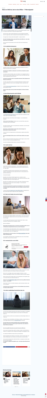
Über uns (13, 394)
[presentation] (7, 374)
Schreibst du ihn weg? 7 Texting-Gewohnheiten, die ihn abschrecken (25, 380)
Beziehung (14, 4)
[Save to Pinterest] (46, 200)
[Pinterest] (44, 1)
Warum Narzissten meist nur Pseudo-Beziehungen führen (7, 380)
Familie (28, 4)
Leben (21, 4)
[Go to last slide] (4, 379)
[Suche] (44, 16)
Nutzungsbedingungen (27, 394)
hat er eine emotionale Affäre (11, 86)
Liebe (18, 4)
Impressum (33, 394)
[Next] (29, 379)
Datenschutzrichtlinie (19, 394)
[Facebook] (41, 1)
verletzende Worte (17, 320)
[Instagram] (42, 1)
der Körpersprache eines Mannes (9, 114)
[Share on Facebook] (46, 199)
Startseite (10, 4)
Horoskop (24, 4)
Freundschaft (32, 4)
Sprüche (37, 4)
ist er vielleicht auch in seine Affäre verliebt (15, 190)
